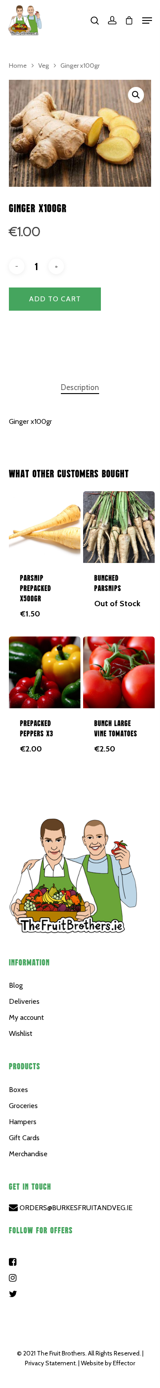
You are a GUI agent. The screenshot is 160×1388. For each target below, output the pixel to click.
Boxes (18, 1089)
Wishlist (20, 1033)
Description (80, 387)
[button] (136, 95)
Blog (16, 985)
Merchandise (28, 1154)
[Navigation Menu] (147, 20)
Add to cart (55, 299)
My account (26, 1017)
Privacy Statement (50, 1363)
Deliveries (24, 1001)
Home (18, 66)
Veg (43, 66)
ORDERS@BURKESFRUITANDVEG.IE (75, 1207)
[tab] (80, 387)
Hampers (22, 1121)
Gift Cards (24, 1137)
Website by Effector (108, 1363)
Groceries (23, 1105)
